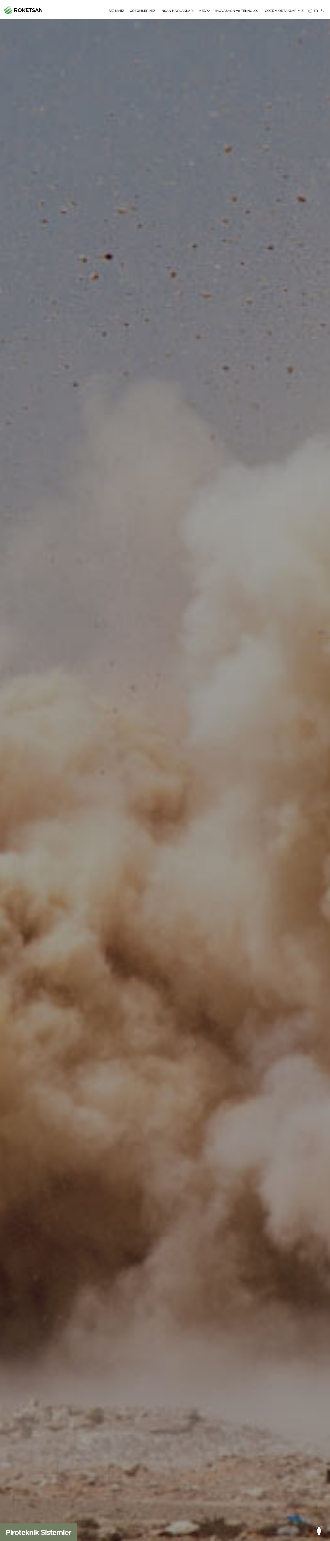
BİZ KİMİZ (116, 10)
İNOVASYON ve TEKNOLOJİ (237, 10)
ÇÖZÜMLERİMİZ (142, 10)
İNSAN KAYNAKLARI (177, 10)
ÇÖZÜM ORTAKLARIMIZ (284, 10)
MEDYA (204, 10)
